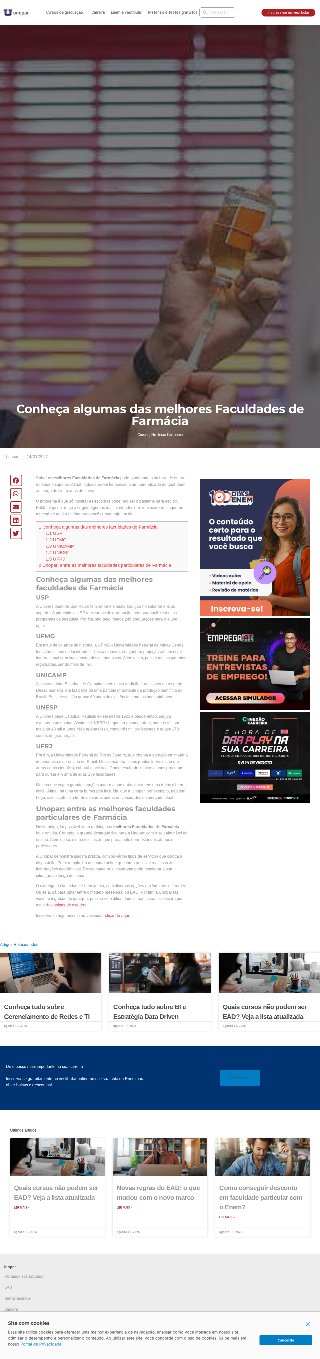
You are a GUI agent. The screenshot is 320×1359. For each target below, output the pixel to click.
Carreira (98, 12)
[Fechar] (308, 1324)
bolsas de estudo (69, 905)
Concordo (286, 1340)
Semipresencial (17, 1298)
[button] (16, 480)
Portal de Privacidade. (41, 1344)
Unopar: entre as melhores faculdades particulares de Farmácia (105, 565)
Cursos (144, 434)
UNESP (57, 552)
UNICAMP (60, 546)
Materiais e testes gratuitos (173, 12)
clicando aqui (117, 915)
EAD (8, 1287)
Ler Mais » (22, 1207)
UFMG (56, 539)
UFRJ (55, 559)
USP (54, 533)
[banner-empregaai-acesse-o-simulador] (255, 663)
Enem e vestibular (126, 12)
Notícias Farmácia (167, 434)
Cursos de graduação (64, 12)
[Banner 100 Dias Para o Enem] (255, 547)
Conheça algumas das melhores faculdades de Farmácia (98, 527)
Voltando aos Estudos (23, 1276)
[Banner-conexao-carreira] (255, 757)
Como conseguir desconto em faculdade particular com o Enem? (260, 1197)
